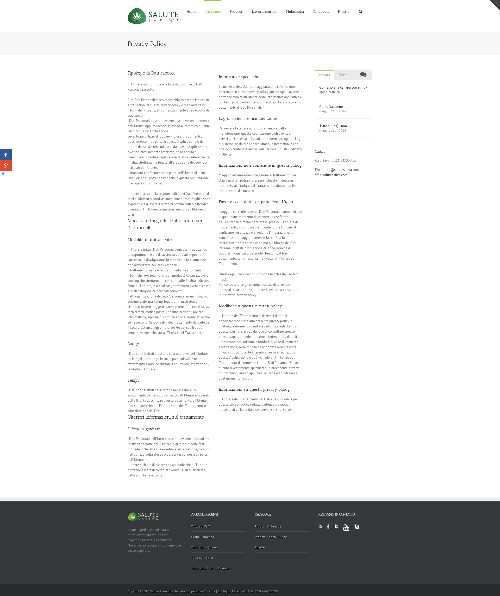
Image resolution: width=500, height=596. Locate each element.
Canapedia (321, 11)
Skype (356, 530)
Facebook (328, 529)
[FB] (6, 154)
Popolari (324, 75)
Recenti (344, 75)
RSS (320, 527)
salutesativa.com (335, 175)
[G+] (6, 165)
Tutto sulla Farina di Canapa (211, 568)
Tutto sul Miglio (202, 558)
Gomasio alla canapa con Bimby (343, 87)
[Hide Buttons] (2, 173)
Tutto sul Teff (200, 526)
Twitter (336, 529)
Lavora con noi (265, 11)
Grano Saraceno (331, 106)
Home (191, 11)
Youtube (346, 530)
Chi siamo (212, 11)
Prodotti (236, 11)
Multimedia (295, 11)
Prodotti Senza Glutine (271, 537)
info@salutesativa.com (342, 169)
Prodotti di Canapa (268, 526)
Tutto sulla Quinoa (333, 126)
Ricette (343, 11)
